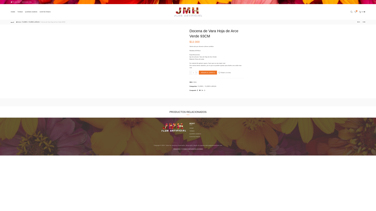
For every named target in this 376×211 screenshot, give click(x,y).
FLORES (24, 22)
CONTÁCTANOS (45, 12)
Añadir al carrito (208, 72)
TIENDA (20, 12)
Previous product (358, 22)
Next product (363, 22)
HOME (13, 12)
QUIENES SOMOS (31, 12)
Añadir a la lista (226, 72)
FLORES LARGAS (34, 22)
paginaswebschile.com (215, 145)
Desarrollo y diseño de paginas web (197, 145)
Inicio (19, 22)
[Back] (12, 22)
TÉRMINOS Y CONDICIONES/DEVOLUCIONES (188, 149)
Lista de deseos (356, 11)
